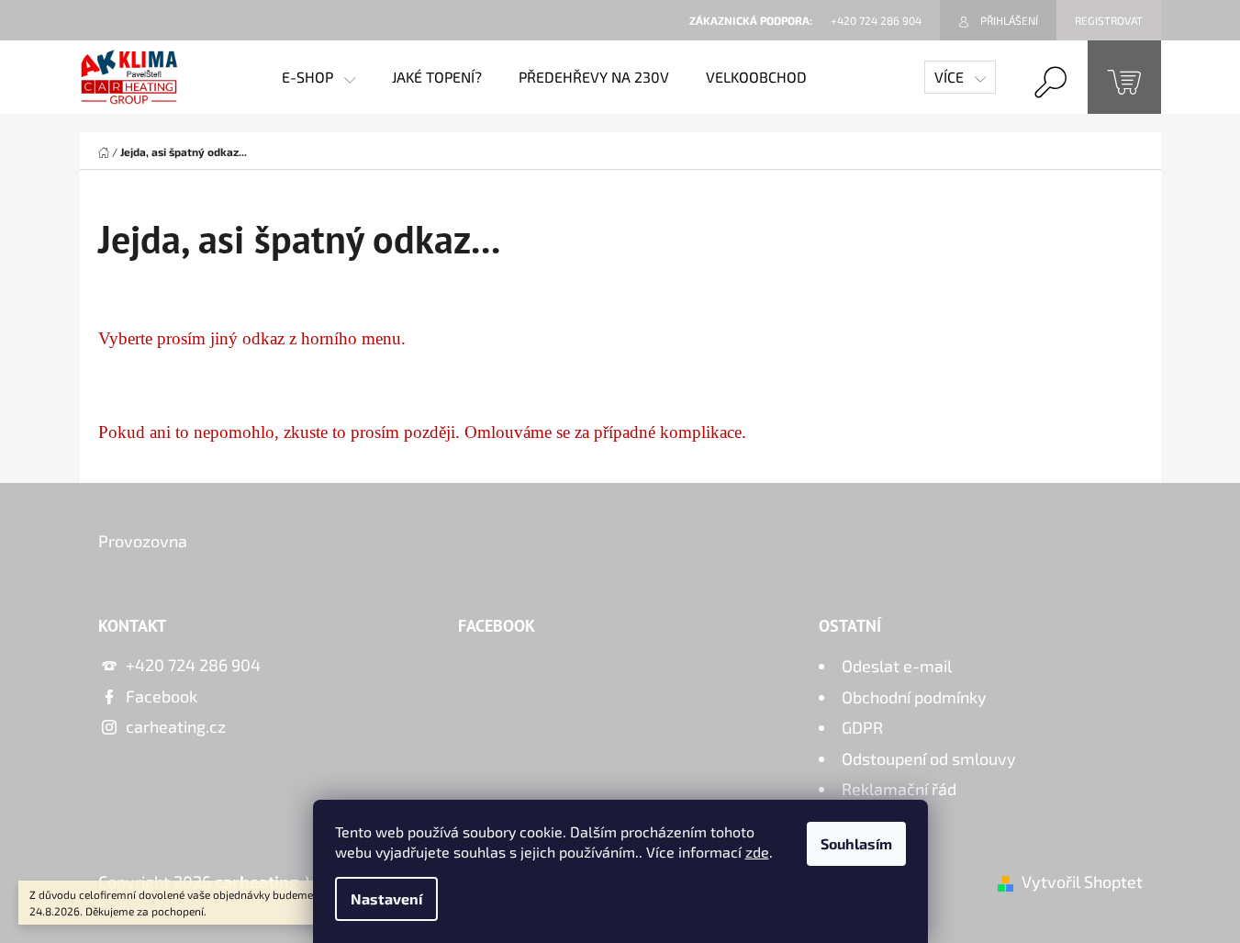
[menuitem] (318, 77)
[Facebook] (1075, 550)
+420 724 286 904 (193, 665)
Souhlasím (856, 843)
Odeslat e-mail (897, 666)
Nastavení (386, 898)
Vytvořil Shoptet (1082, 881)
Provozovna (142, 541)
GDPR (862, 727)
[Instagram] (1121, 550)
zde (757, 851)
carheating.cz (176, 726)
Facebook (161, 696)
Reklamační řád (899, 789)
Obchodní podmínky (914, 697)
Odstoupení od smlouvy (929, 758)
